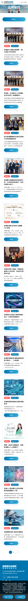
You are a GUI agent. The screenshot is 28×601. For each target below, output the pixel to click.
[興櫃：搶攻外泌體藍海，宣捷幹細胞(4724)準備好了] (14, 431)
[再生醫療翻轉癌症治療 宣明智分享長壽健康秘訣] (14, 122)
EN (25, 2)
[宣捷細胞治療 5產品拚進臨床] (14, 518)
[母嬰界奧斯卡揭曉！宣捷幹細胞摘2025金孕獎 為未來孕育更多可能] (14, 255)
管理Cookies (8, 597)
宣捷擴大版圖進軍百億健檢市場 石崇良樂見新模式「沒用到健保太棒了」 (13, 182)
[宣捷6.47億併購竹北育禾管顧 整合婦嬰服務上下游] (14, 474)
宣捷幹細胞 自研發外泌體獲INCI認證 (13, 227)
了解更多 (11, 63)
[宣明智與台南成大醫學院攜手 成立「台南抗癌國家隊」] (14, 300)
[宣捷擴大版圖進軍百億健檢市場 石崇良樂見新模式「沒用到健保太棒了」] (14, 166)
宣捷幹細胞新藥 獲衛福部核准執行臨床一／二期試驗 (14, 359)
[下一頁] (17, 552)
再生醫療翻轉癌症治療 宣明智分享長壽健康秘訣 (14, 138)
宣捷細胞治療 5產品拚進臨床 (13, 532)
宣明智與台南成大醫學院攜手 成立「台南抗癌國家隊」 (13, 316)
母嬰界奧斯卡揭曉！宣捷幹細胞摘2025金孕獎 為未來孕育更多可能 (14, 271)
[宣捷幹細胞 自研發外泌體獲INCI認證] (14, 211)
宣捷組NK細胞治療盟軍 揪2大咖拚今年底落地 (13, 51)
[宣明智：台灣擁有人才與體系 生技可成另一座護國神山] (14, 79)
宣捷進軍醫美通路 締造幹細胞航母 (14, 403)
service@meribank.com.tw (10, 573)
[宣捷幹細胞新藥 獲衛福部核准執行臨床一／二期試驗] (14, 344)
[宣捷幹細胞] (10, 567)
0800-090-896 (12, 577)
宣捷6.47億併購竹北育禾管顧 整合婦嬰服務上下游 (13, 489)
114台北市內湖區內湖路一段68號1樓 (13, 571)
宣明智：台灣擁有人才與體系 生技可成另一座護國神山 (14, 94)
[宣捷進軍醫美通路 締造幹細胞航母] (14, 387)
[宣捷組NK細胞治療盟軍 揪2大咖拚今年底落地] (14, 35)
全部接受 (20, 597)
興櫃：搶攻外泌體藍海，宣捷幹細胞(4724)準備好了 (13, 446)
